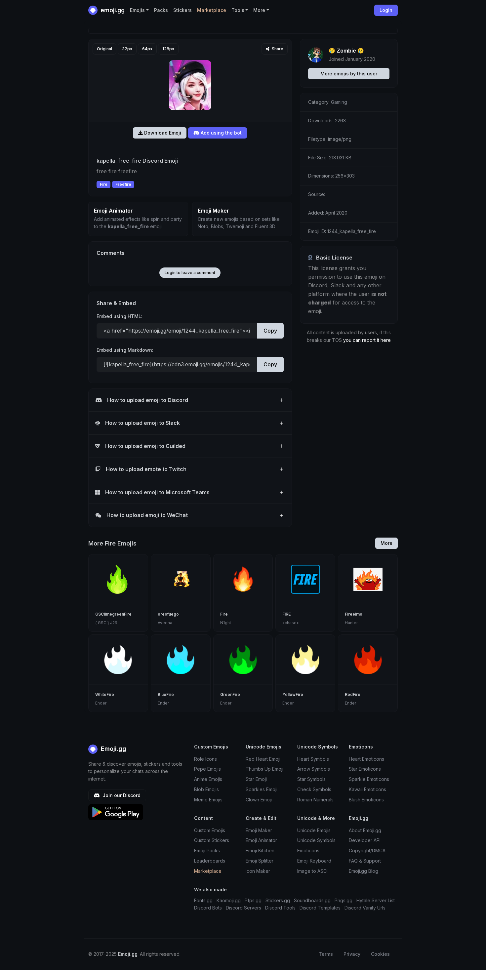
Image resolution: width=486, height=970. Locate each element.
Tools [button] (237, 10)
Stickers (182, 10)
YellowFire (292, 694)
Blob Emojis (206, 789)
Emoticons (308, 850)
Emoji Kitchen (260, 850)
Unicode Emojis (314, 830)
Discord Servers (243, 907)
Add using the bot (220, 133)
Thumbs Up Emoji (264, 769)
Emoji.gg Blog (363, 871)
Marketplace (211, 10)
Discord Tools (280, 907)
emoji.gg (112, 10)
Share (277, 48)
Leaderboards (209, 861)
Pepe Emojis (207, 769)
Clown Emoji (259, 799)
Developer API (365, 840)
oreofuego (168, 614)
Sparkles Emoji (261, 789)
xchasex (290, 622)
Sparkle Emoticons (369, 779)
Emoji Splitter (259, 861)
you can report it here (367, 340)
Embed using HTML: (119, 316)
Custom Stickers (211, 840)
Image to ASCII (313, 871)
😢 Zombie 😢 (346, 50)
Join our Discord (121, 795)
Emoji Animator (261, 840)
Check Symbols (314, 789)
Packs (161, 10)
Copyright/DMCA (367, 850)
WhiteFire (104, 694)
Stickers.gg (277, 900)
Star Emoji (256, 779)
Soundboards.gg (312, 900)
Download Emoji (162, 133)
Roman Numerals (315, 799)
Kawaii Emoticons (367, 789)
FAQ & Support (365, 861)
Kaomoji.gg (229, 900)
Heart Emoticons (366, 759)
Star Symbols (311, 779)
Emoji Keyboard (314, 861)
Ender (100, 703)
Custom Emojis (209, 830)
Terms (326, 954)
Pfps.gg (253, 900)
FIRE (286, 614)
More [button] (259, 10)
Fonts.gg (203, 900)
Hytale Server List (375, 900)
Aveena (165, 622)
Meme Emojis (208, 799)
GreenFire (230, 694)
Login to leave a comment (190, 272)
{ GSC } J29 (106, 622)
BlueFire (166, 694)
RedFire (352, 694)
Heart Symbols (313, 759)
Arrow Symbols (313, 769)
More (386, 543)
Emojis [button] (137, 10)
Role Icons (205, 759)
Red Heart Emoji (263, 759)
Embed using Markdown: (125, 350)
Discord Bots (208, 907)
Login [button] (386, 10)
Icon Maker (258, 871)
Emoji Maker (259, 830)
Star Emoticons (365, 769)
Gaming (339, 102)
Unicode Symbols (316, 840)
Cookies (380, 954)
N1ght (225, 622)
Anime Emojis (208, 779)
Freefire (123, 184)
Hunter (351, 622)
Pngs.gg (343, 900)
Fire (103, 184)
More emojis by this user (348, 73)
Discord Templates (320, 907)
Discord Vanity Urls (364, 907)
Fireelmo (353, 614)
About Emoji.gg (365, 830)
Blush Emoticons (366, 799)
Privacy (352, 954)
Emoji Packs (207, 850)
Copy (270, 330)
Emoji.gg (112, 748)
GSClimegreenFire (113, 614)
